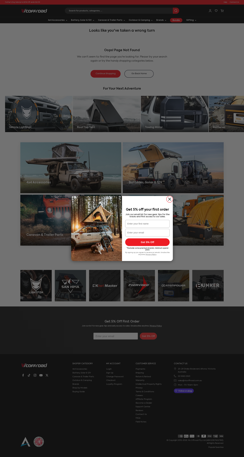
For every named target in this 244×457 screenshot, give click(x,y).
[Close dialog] (169, 199)
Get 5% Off (147, 242)
